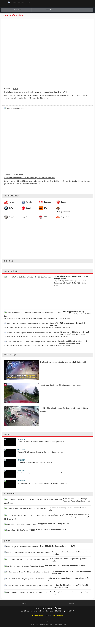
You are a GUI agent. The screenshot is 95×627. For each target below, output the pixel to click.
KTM (45, 208)
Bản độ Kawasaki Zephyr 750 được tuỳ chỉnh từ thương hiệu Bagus (42, 483)
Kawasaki (47, 202)
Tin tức (48, 10)
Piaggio (12, 217)
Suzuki (29, 208)
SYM (45, 217)
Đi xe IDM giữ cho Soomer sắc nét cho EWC (57, 546)
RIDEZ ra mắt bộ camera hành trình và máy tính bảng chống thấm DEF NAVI (35, 92)
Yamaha (29, 202)
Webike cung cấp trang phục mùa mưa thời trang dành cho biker (41, 473)
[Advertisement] (47, 240)
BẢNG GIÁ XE (9, 494)
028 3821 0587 (57, 615)
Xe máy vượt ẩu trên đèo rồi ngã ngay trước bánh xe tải (60, 385)
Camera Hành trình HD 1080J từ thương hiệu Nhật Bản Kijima (29, 178)
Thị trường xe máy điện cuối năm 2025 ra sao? (34, 462)
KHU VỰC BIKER (18, 174)
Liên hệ (24, 604)
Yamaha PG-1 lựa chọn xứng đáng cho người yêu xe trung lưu (40, 452)
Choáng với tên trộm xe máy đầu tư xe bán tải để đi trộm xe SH (63, 362)
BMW (11, 208)
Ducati (63, 202)
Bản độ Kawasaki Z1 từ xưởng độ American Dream (65, 565)
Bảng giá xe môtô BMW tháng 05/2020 (51, 529)
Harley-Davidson (63, 212)
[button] (3, 3)
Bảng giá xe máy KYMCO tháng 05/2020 (53, 524)
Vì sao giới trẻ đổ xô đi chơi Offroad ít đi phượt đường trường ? (40, 441)
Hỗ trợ (71, 604)
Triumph (29, 217)
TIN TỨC (15, 89)
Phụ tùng (18, 10)
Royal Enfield (66, 217)
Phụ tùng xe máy (38, 615)
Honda (11, 202)
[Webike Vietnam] (27, 3)
